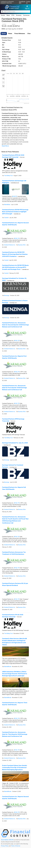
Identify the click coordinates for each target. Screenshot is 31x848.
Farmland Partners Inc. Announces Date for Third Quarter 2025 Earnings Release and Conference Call (14, 734)
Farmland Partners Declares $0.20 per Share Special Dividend (15, 584)
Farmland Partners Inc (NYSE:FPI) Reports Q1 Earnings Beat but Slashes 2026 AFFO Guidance (15, 254)
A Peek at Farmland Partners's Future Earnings (15, 301)
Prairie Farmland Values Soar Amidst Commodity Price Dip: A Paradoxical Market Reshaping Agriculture (14, 767)
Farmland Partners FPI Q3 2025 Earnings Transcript (12, 615)
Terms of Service (15, 846)
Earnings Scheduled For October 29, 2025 (14, 279)
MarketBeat (7, 204)
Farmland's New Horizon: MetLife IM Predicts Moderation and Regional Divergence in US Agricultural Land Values (14, 641)
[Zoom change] (3, 78)
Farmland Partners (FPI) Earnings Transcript (13, 420)
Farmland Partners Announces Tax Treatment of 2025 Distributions (14, 553)
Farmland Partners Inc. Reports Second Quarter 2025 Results (15, 797)
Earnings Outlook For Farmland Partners (12, 466)
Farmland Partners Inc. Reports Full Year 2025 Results (14, 488)
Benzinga (6, 295)
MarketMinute (7, 666)
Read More (5, 146)
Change (13, 24)
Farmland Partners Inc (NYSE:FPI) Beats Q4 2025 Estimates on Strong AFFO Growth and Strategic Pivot (15, 267)
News (8, 15)
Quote (4, 33)
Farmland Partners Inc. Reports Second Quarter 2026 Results (15, 224)
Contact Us (28, 2)
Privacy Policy (5, 846)
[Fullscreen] (3, 82)
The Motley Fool (8, 175)
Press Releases (19, 33)
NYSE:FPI (14, 196)
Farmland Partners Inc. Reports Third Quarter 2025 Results (14, 703)
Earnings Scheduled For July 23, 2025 (15, 444)
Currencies (26, 15)
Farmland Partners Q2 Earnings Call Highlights (14, 181)
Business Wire (22, 245)
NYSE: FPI (16, 238)
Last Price (4, 24)
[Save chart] (3, 86)
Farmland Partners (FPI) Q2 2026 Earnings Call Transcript (13, 156)
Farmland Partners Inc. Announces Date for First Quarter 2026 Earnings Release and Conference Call (14, 387)
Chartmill (6, 217)
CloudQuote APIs (22, 2)
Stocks (3, 15)
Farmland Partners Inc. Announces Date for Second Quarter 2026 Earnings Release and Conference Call (15, 325)
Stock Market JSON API (7, 839)
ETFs (13, 15)
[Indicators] (3, 74)
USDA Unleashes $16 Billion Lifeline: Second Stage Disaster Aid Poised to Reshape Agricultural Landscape (14, 673)
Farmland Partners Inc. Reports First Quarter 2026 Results (14, 357)
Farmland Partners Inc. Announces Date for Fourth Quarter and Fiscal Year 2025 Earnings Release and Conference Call (15, 520)
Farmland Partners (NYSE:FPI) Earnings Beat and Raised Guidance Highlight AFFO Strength (15, 211)
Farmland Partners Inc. (9, 245)
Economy (18, 15)
